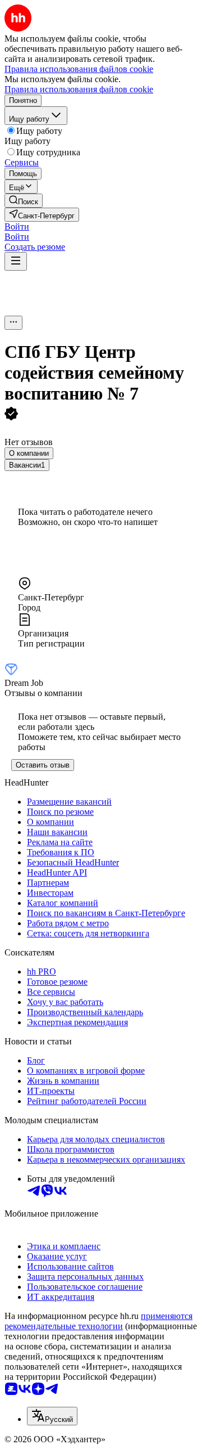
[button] (16, 226)
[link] (23, 201)
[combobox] (52, 1416)
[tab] (28, 453)
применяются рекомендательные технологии (98, 1321)
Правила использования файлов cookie (78, 89)
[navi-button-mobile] (15, 261)
